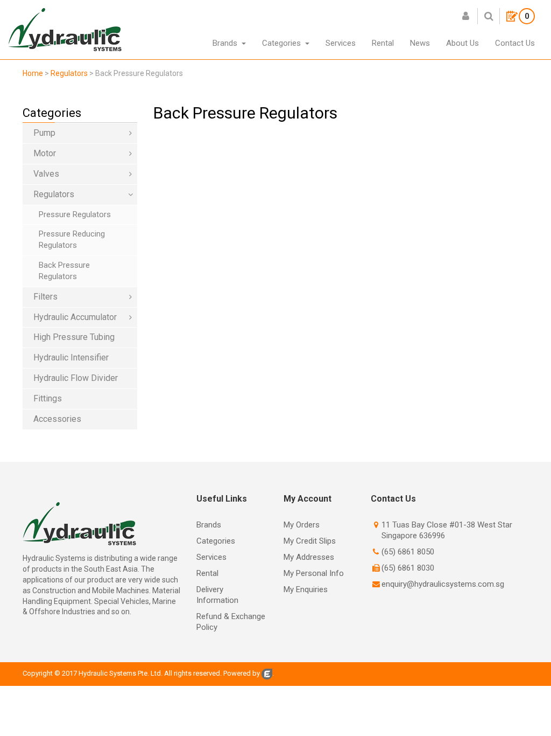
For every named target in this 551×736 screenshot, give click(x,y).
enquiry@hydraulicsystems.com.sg (443, 584)
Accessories (57, 419)
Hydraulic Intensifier (71, 357)
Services (211, 557)
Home (33, 73)
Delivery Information (217, 595)
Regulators (53, 194)
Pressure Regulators (75, 214)
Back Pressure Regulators (64, 270)
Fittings (47, 398)
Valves (46, 174)
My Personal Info (314, 573)
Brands (208, 525)
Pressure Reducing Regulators (72, 239)
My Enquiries (306, 589)
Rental (207, 573)
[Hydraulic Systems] (65, 29)
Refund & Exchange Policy (230, 622)
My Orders (302, 525)
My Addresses (309, 557)
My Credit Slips (310, 541)
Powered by (241, 674)
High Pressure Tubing (74, 337)
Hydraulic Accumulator (75, 317)
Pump (44, 133)
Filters (45, 296)
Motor (44, 153)
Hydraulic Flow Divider (75, 378)
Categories (215, 541)
